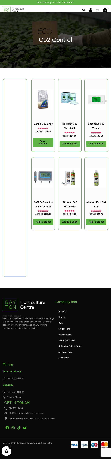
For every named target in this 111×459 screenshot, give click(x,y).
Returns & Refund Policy (70, 346)
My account (64, 329)
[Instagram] (13, 428)
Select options (43, 142)
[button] (83, 10)
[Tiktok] (19, 428)
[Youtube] (24, 428)
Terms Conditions (66, 340)
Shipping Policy (65, 352)
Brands (61, 317)
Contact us (63, 357)
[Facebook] (7, 428)
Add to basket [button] (69, 143)
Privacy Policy (65, 334)
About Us (62, 311)
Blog (60, 323)
